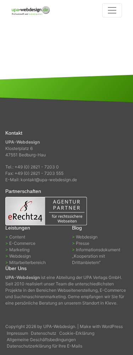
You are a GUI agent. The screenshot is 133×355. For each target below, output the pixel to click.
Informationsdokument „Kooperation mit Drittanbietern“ (96, 256)
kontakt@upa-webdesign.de (49, 179)
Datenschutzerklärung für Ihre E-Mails (44, 346)
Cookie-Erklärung (76, 333)
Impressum (17, 333)
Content (17, 237)
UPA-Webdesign (59, 326)
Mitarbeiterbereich (27, 262)
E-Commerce (22, 243)
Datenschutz (43, 333)
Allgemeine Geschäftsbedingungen (41, 339)
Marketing (19, 249)
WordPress (112, 326)
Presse (82, 243)
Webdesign (20, 256)
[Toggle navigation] (112, 10)
